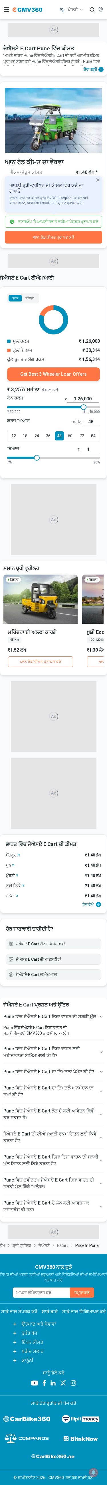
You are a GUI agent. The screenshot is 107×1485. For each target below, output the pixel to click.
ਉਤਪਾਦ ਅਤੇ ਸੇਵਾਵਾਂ (39, 1324)
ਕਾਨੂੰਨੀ (27, 1360)
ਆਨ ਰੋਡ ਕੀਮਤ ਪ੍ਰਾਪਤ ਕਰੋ (53, 237)
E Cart (62, 1245)
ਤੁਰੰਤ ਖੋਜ (29, 1333)
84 (93, 436)
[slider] (83, 407)
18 (25, 436)
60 (70, 436)
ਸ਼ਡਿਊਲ (29, 298)
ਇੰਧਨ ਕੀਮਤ (32, 1342)
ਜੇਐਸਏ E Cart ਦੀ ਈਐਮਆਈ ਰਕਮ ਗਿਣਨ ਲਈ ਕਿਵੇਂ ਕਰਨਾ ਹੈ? (49, 1137)
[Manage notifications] (93, 1472)
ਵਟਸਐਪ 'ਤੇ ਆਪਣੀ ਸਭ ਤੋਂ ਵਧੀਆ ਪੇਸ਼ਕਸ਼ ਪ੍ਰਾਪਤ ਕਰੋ (58, 221)
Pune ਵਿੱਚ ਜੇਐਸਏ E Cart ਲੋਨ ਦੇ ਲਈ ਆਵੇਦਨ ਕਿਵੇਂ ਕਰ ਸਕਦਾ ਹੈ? (48, 1114)
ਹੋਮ (2, 1245)
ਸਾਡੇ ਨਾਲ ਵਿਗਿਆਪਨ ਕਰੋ (84, 1311)
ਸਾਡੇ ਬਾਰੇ (50, 1311)
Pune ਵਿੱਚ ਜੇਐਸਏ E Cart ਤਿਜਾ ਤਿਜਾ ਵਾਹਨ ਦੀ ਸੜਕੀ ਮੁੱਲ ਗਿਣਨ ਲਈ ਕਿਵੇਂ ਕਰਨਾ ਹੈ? (50, 1160)
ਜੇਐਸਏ (44, 1245)
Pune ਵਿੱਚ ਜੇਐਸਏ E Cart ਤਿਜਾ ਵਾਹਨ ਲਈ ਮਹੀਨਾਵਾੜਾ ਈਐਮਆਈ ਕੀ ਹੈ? (41, 1052)
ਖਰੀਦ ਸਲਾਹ (33, 1351)
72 (82, 436)
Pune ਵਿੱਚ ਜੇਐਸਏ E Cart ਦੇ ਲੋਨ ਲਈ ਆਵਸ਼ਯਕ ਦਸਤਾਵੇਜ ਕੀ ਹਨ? (46, 1206)
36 (48, 436)
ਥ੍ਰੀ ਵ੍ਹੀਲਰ (22, 1245)
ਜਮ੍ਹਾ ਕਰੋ (82, 1292)
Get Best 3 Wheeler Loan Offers (53, 374)
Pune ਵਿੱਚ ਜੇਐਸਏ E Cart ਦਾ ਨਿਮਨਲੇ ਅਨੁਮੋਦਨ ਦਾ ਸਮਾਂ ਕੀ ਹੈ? (48, 1091)
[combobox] (75, 10)
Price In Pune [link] (87, 1245)
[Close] (98, 180)
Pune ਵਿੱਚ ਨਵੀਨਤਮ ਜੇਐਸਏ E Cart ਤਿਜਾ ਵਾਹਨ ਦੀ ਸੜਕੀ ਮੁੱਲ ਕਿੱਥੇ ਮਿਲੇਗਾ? (48, 1183)
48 (59, 436)
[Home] (27, 9)
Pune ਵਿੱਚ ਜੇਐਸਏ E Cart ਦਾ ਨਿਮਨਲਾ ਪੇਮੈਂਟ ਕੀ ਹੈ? (48, 1071)
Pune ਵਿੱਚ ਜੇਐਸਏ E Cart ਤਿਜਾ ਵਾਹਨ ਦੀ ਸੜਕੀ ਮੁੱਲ (49, 1016)
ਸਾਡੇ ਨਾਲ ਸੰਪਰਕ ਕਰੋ (19, 1311)
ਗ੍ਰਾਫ (15, 298)
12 (13, 436)
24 (37, 436)
